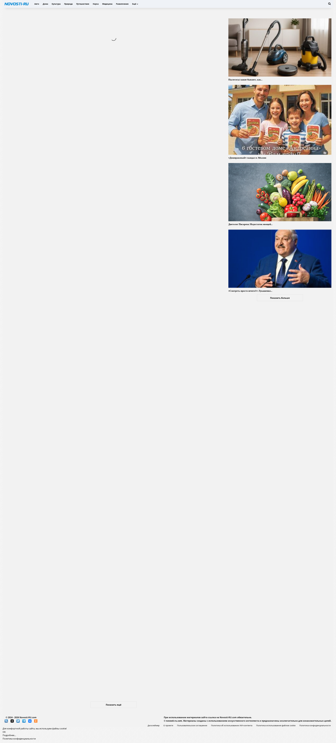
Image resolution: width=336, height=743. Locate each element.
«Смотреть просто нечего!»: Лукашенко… (250, 290)
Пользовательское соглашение (192, 725)
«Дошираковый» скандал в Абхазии (247, 157)
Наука (96, 4)
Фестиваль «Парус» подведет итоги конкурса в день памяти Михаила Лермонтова (52, 310)
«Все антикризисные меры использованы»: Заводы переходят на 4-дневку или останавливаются (51, 398)
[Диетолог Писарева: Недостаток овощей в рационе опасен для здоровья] (279, 192)
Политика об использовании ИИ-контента (231, 725)
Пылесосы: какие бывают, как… (245, 79)
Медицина (107, 4)
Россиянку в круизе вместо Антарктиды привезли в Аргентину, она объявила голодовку (164, 514)
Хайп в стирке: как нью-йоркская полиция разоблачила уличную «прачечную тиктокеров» (168, 107)
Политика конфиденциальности (315, 725)
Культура (56, 4)
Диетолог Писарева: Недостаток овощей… (250, 224)
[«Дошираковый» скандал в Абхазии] (279, 120)
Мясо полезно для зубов (142, 468)
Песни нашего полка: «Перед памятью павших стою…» (167, 603)
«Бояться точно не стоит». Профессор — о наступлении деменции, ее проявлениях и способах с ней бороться (54, 446)
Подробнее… (9, 735)
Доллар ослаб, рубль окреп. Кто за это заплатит (161, 651)
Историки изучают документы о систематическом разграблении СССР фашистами (51, 582)
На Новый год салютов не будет (35, 264)
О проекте (168, 725)
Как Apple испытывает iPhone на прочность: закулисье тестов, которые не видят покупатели (54, 126)
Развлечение (122, 4)
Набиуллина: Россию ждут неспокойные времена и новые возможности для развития (57, 669)
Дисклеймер (153, 725)
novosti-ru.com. (174, 720)
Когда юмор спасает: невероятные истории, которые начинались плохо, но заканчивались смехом (52, 39)
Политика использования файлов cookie (275, 725)
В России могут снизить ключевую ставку (156, 332)
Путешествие (82, 4)
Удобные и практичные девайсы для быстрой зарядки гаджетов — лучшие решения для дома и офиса (167, 59)
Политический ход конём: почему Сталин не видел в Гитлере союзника (165, 242)
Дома (45, 4)
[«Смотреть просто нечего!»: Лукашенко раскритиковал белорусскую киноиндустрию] (279, 259)
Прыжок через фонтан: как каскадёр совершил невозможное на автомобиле (161, 194)
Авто (36, 4)
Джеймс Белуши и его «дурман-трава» (41, 535)
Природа (68, 4)
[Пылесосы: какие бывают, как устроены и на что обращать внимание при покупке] (279, 47)
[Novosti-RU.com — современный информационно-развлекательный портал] (17, 4)
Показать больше (280, 297)
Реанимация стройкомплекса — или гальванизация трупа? (165, 378)
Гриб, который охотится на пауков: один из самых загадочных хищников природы (50, 175)
